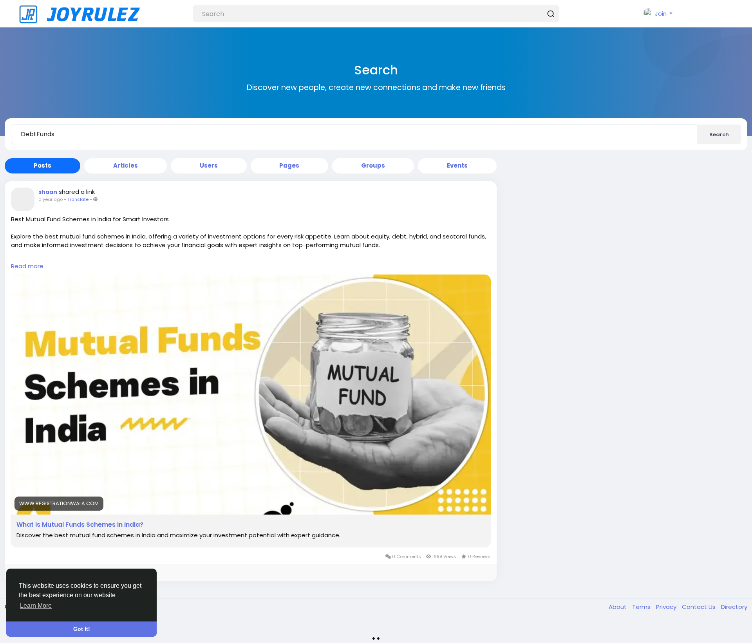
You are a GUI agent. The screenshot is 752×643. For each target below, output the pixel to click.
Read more (27, 266)
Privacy (667, 607)
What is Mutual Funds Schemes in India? (79, 524)
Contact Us (699, 607)
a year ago (50, 199)
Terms (642, 607)
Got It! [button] (81, 629)
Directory (734, 607)
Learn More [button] (36, 605)
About (618, 607)
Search (719, 134)
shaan (47, 192)
